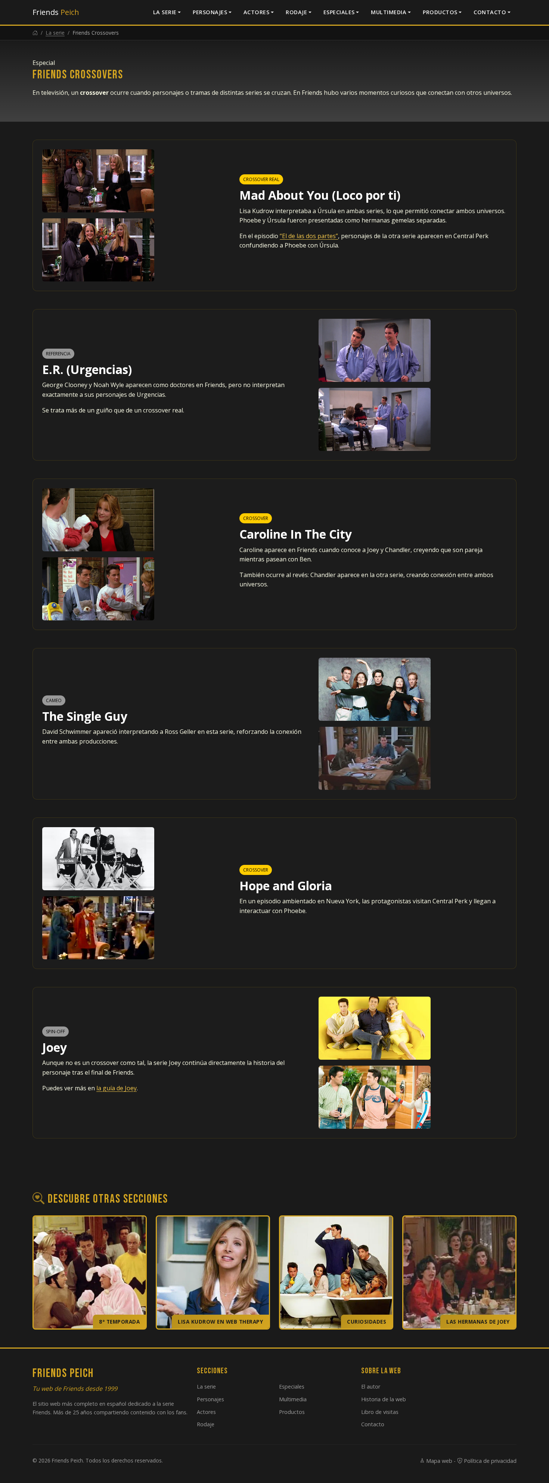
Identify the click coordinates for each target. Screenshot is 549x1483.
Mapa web (438, 1460)
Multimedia (388, 12)
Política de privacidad (489, 1460)
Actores (257, 12)
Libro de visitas (379, 1411)
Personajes (210, 12)
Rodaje (296, 12)
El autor (370, 1386)
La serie (165, 12)
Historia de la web (383, 1399)
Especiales (339, 12)
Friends (55, 12)
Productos (440, 12)
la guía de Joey (116, 1088)
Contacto (490, 12)
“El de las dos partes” (309, 236)
